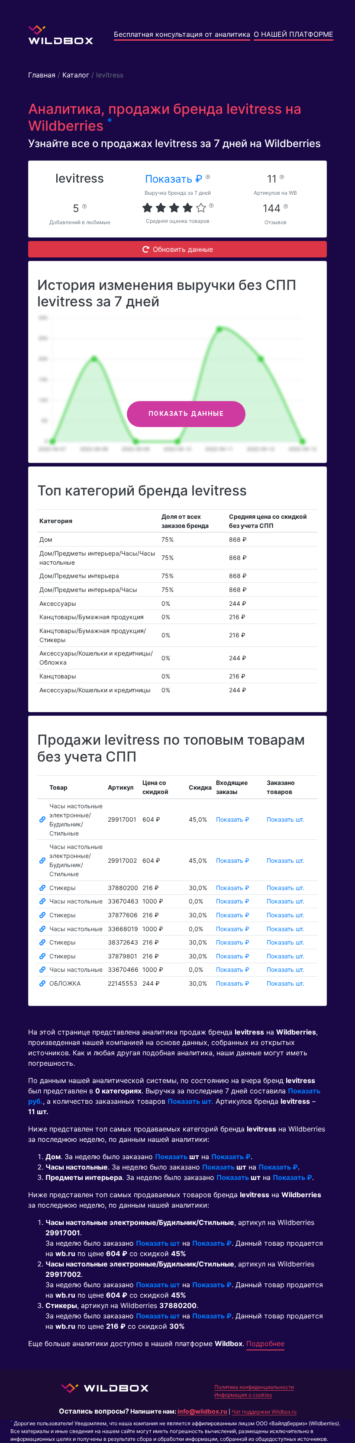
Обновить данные (183, 249)
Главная (41, 75)
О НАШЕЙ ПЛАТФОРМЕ (293, 34)
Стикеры (62, 887)
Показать (171, 1156)
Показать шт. (285, 819)
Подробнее (265, 1343)
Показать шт (158, 1243)
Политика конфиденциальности (254, 1387)
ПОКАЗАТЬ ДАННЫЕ (186, 414)
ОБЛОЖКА (65, 983)
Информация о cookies (243, 1395)
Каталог (75, 75)
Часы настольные (76, 901)
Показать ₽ (175, 179)
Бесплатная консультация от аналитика (182, 34)
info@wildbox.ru (202, 1411)
